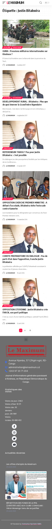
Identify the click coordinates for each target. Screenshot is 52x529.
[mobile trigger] (5, 2)
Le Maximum (15, 3)
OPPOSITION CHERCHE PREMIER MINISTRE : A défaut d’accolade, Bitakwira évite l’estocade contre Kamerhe (25, 205)
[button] (26, 339)
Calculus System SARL (31, 524)
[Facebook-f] (14, 426)
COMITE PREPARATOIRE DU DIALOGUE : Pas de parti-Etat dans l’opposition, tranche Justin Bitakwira (25, 259)
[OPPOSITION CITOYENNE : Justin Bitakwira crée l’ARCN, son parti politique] (26, 292)
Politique (17, 47)
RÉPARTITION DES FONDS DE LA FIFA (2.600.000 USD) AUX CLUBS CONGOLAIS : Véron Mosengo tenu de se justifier (25, 506)
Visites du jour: (11, 401)
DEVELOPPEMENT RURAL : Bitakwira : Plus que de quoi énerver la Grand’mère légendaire (25, 103)
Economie (17, 98)
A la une (7, 47)
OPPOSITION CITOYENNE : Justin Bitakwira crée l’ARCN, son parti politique (25, 311)
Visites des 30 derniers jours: (11, 410)
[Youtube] (14, 444)
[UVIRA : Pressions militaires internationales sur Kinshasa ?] (26, 34)
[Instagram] (14, 432)
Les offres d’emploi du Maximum (21, 464)
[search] (40, 3)
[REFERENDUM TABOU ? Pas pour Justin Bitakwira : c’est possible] (26, 135)
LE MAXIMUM (10, 65)
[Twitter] (14, 438)
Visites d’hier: (11, 404)
